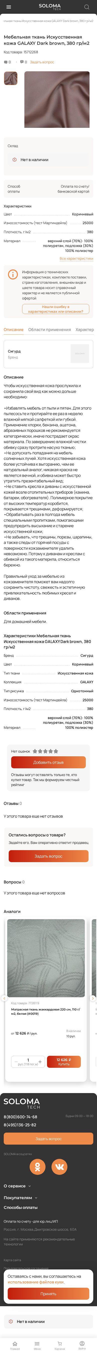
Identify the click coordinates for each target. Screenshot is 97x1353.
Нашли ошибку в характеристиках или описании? (55, 309)
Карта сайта (12, 1260)
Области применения (49, 329)
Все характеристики (76, 258)
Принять (48, 1293)
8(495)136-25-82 (20, 1125)
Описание (14, 329)
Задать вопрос (42, 62)
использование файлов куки (36, 1282)
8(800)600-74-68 (20, 1117)
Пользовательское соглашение (26, 1268)
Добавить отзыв (48, 762)
